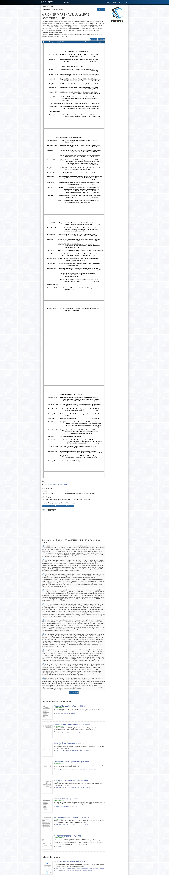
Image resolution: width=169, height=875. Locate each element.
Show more (74, 692)
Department (59, 806)
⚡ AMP (119, 3)
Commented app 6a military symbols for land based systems (76, 870)
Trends (67, 3)
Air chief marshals (63, 484)
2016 (57, 787)
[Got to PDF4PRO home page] (117, 14)
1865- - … (69, 743)
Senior (60, 750)
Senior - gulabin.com (66, 799)
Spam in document (48, 506)
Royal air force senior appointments (87, 769)
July (60, 732)
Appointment (66, 750)
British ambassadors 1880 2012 (81, 824)
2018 (57, 732)
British (60, 824)
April (63, 787)
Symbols (73, 868)
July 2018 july (81, 732)
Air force (75, 769)
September (64, 732)
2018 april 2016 (72, 787)
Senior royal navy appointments (84, 750)
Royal (74, 750)
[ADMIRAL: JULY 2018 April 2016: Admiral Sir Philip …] (47, 786)
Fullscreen (94, 39)
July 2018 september (72, 732)
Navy (57, 750)
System (64, 868)
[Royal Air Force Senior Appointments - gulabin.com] (47, 768)
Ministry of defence (70, 713)
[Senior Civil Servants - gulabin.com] (47, 805)
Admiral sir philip (81, 787)
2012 (57, 824)
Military (46, 484)
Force (71, 769)
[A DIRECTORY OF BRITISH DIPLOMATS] (47, 842)
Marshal (55, 484)
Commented (57, 870)
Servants (67, 806)
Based (57, 868)
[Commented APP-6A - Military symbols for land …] (47, 867)
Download (102, 39)
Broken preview (60, 506)
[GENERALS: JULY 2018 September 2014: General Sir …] (47, 730)
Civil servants (73, 806)
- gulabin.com (71, 762)
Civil (64, 806)
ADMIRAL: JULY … (72, 780)
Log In (125, 3)
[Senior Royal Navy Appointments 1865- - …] (47, 749)
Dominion (58, 846)
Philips (66, 787)
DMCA (108, 3)
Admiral (88, 787)
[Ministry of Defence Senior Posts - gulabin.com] (47, 712)
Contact (114, 3)
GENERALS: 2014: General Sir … (73, 724)
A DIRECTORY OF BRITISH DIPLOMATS (67, 836)
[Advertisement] (73, 524)
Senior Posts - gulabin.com (70, 706)
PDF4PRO (47, 2)
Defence (62, 713)
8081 (64, 824)
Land (61, 868)
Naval (71, 750)
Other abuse (70, 506)
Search (101, 9)
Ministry (58, 713)
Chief (50, 484)
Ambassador (69, 824)
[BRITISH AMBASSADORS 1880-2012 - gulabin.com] (47, 823)
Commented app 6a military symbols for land (92, 868)
